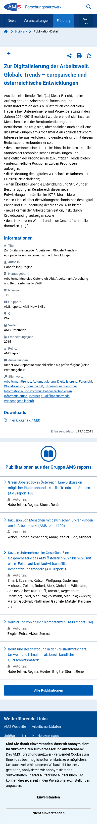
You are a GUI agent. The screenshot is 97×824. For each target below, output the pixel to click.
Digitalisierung (67, 381)
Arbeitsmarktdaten (46, 727)
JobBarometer (15, 736)
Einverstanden (48, 797)
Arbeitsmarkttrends (17, 381)
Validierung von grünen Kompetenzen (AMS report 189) (50, 622)
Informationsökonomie (61, 386)
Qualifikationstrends (55, 396)
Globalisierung (14, 386)
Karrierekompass (45, 736)
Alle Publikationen (48, 690)
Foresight (85, 381)
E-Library (64, 21)
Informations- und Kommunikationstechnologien (38, 391)
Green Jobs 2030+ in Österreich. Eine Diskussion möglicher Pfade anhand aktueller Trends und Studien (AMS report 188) (49, 487)
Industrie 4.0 (34, 386)
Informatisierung (15, 396)
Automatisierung (44, 381)
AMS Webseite (15, 727)
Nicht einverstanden (49, 813)
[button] (86, 21)
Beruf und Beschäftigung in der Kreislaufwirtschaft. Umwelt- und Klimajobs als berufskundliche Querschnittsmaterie (47, 654)
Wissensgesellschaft (19, 401)
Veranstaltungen (36, 21)
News (12, 21)
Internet (34, 396)
